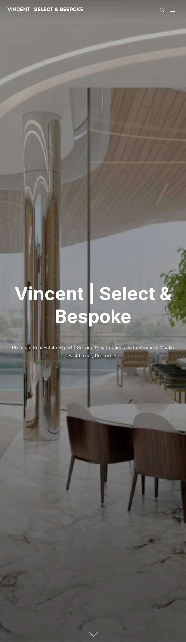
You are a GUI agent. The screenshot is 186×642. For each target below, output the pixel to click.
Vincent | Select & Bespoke (45, 9)
